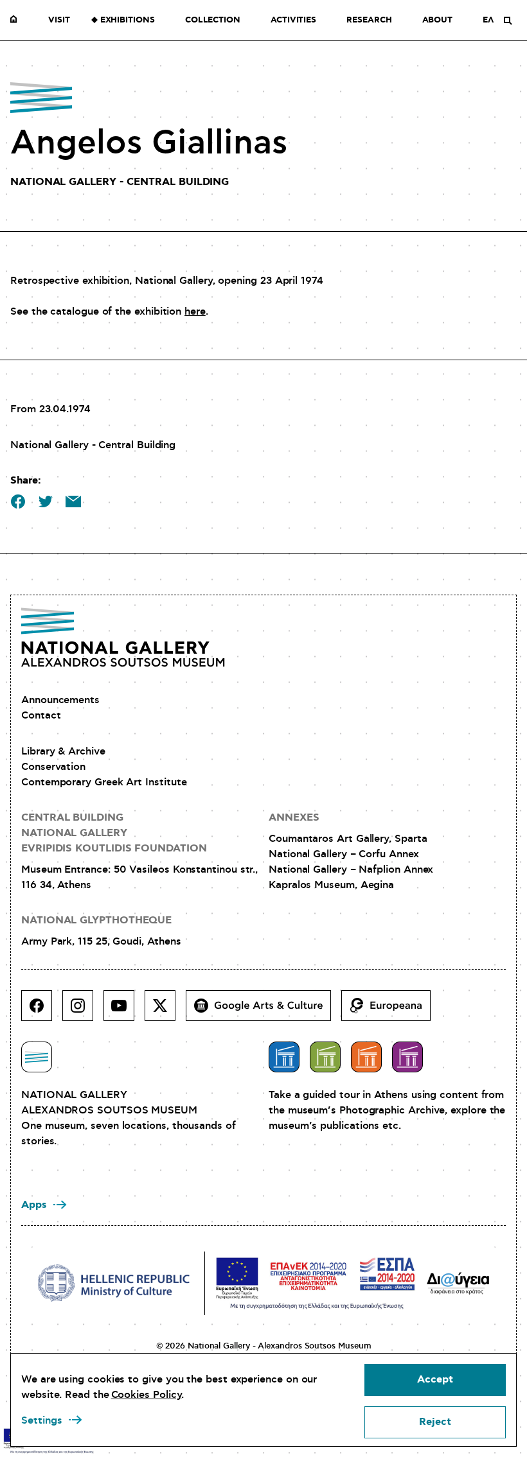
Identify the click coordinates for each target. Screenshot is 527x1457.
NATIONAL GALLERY (16, 21)
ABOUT (437, 20)
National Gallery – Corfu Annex (344, 854)
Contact (40, 715)
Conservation (53, 766)
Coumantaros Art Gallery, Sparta (348, 838)
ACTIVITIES (293, 20)
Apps (34, 1205)
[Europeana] (391, 1010)
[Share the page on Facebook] (18, 501)
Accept (435, 1379)
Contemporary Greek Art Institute (103, 782)
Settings (41, 1420)
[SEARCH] (508, 21)
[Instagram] (82, 1010)
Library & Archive (63, 751)
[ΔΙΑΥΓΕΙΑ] (458, 1283)
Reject (435, 1422)
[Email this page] (73, 501)
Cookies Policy (146, 1394)
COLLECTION (212, 20)
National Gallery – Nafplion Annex (351, 869)
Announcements (60, 700)
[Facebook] (41, 1010)
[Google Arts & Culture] (263, 1010)
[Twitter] (165, 1010)
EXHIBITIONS (127, 20)
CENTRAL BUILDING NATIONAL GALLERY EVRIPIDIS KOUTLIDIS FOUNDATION (114, 833)
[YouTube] (124, 1010)
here (195, 311)
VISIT (59, 20)
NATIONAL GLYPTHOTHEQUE (96, 920)
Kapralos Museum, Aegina (331, 884)
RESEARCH (368, 20)
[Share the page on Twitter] (45, 501)
